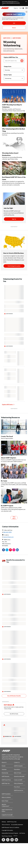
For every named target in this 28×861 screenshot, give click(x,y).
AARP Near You (6, 783)
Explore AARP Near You (11, 57)
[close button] (26, 11)
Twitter (7, 549)
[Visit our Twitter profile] (7, 839)
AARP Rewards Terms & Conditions (10, 827)
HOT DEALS (8, 705)
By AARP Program (7, 505)
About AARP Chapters (8, 458)
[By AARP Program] (14, 496)
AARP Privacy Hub (11, 821)
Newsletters (17, 769)
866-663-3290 (7, 532)
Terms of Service (6, 824)
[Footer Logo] (14, 751)
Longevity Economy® (7, 814)
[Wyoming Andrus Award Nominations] (14, 144)
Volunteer (4, 769)
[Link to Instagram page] (12, 839)
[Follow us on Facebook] (3, 839)
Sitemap (4, 821)
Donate (3, 766)
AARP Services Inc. (18, 790)
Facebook (3, 549)
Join (14, 23)
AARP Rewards (5, 776)
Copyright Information (7, 830)
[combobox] (14, 61)
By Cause (4, 481)
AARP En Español (18, 766)
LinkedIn (17, 549)
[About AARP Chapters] (14, 448)
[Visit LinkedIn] (16, 839)
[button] (26, 8)
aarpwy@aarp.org (8, 537)
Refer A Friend (17, 773)
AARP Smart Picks (6, 780)
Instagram (13, 549)
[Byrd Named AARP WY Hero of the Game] (14, 168)
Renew (14, 27)
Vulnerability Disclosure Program (10, 833)
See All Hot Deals (14, 713)
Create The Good (7, 436)
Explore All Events (7, 404)
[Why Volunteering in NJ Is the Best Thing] (14, 120)
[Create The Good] (14, 426)
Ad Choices (22, 833)
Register (16, 8)
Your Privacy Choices (7, 836)
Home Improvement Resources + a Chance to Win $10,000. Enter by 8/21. (11, 2)
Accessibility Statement (17, 824)
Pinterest (10, 549)
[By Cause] (14, 471)
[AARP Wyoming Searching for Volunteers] (14, 96)
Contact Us (17, 762)
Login (20, 8)
